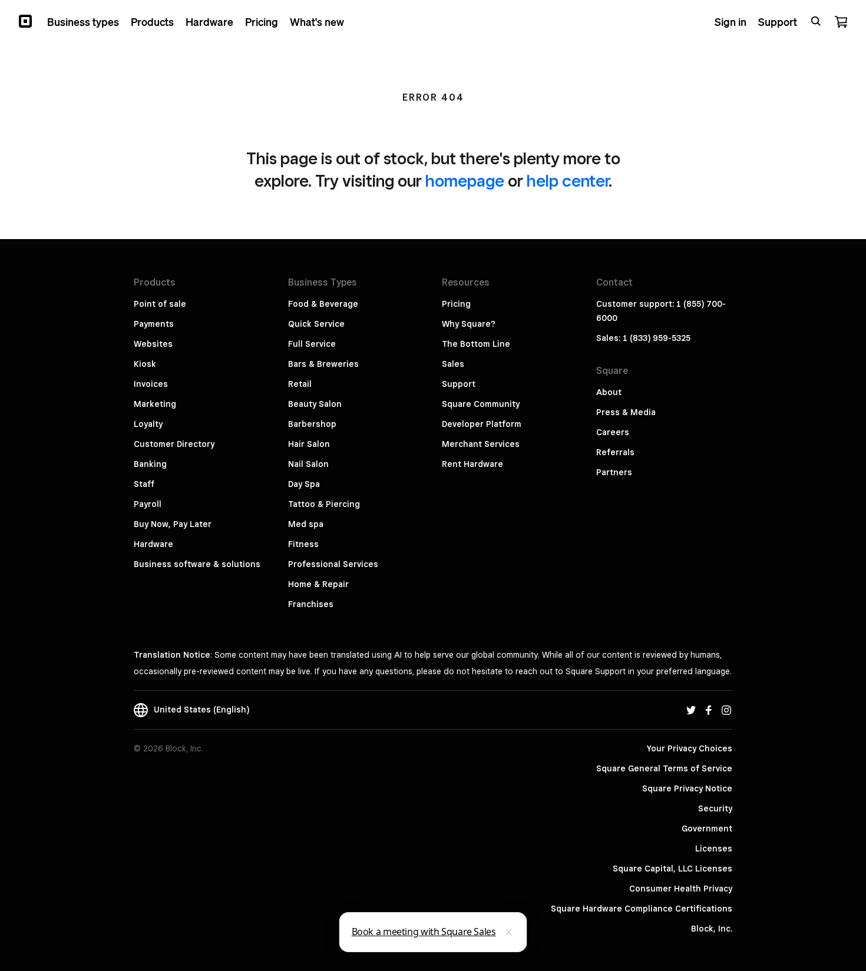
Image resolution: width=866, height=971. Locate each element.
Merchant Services (481, 444)
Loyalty (148, 424)
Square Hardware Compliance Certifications (641, 908)
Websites (153, 344)
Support (458, 384)
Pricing (456, 304)
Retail (300, 384)
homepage (464, 180)
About (609, 392)
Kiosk (145, 364)
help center (568, 180)
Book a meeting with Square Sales (424, 931)
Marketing (155, 404)
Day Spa (304, 484)
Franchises (310, 604)
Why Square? (468, 324)
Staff (144, 484)
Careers (612, 432)
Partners (614, 472)
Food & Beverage (323, 304)
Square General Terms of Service (664, 768)
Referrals (615, 452)
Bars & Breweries (323, 364)
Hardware (153, 544)
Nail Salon (308, 464)
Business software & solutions (197, 564)
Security (715, 808)
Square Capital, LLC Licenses (672, 868)
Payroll (147, 504)
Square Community (481, 404)
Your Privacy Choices (689, 748)
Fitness (303, 544)
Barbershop (312, 424)
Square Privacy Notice (687, 788)
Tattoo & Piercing (324, 504)
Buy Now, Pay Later (172, 524)
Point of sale (160, 304)
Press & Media (626, 412)
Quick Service (316, 324)
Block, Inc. (711, 928)
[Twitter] (691, 709)
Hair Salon (309, 444)
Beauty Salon (315, 404)
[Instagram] (726, 709)
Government (707, 828)
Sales (453, 364)
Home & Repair (318, 584)
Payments (154, 324)
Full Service (312, 344)
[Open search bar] (816, 21)
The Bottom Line (476, 344)
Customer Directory (174, 444)
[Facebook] (709, 709)
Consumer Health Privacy (680, 888)
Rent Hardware (472, 464)
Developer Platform (481, 424)
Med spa (305, 524)
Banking (150, 464)
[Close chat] (509, 932)
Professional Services (333, 564)
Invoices (151, 384)
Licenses (713, 848)
